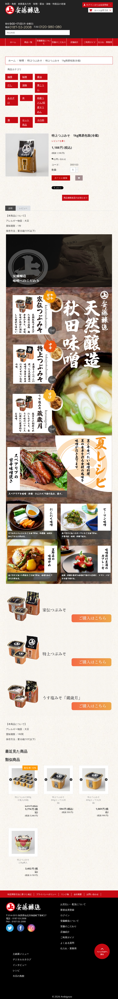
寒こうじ (40, 87)
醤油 (39, 76)
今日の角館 (18, 975)
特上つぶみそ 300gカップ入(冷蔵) (58, 800)
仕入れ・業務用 (105, 42)
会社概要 (78, 894)
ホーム (13, 42)
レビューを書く (59, 140)
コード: (55, 164)
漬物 (24, 85)
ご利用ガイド (90, 42)
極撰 (10, 76)
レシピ (16, 970)
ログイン (65, 915)
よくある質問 (67, 942)
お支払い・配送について (73, 904)
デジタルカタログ (22, 959)
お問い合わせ (92, 894)
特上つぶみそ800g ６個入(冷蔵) (23, 798)
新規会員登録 (67, 909)
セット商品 (25, 122)
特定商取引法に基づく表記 (19, 894)
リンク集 (65, 894)
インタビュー (20, 964)
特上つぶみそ (34, 60)
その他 (40, 120)
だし (10, 85)
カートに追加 (60, 177)
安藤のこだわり (59, 42)
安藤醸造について (44, 42)
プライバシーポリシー (46, 894)
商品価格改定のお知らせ (75, 197)
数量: (54, 169)
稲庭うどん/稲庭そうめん (41, 104)
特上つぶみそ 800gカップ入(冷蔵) (94, 800)
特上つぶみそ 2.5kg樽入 (24, 861)
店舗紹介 (74, 42)
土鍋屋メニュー (21, 953)
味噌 (21, 60)
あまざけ (11, 100)
